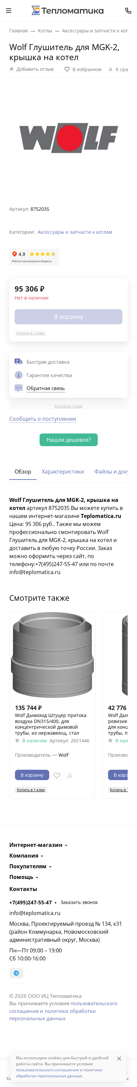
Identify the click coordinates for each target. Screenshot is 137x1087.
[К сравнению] (69, 775)
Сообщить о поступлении (42, 418)
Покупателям (28, 866)
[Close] (119, 1058)
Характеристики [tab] (63, 471)
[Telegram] (16, 973)
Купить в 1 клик (31, 332)
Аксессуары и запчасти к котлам (75, 232)
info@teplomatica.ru (35, 913)
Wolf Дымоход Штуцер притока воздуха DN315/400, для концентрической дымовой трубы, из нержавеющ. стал (50, 724)
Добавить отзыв (35, 69)
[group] (68, 138)
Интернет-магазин (36, 845)
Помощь (21, 877)
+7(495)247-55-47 (30, 902)
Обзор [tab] (23, 471)
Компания (23, 855)
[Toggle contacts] (128, 10)
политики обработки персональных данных (59, 1073)
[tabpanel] (68, 536)
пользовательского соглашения (47, 1070)
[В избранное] (57, 775)
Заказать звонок (79, 902)
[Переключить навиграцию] (9, 10)
